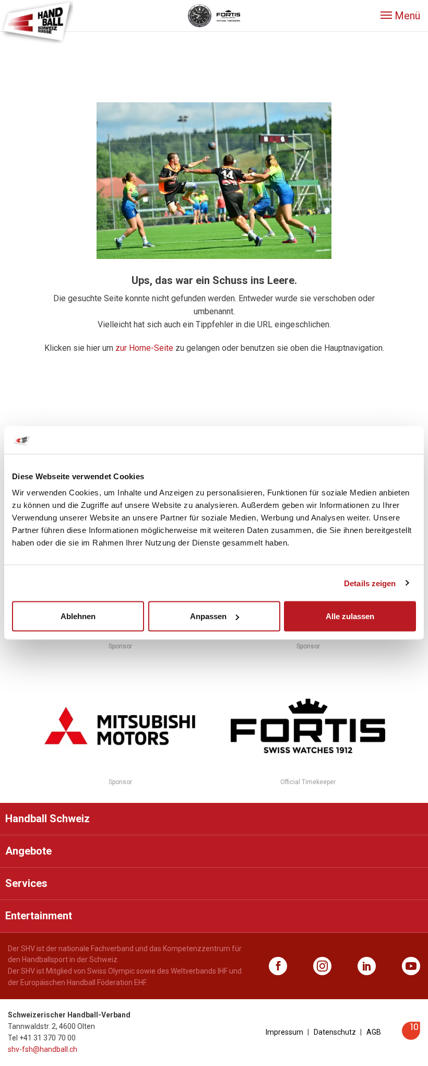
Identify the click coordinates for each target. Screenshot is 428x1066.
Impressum (284, 1032)
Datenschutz (335, 1032)
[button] (400, 15)
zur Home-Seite (144, 348)
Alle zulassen (350, 616)
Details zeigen (370, 582)
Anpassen (208, 616)
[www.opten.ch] (411, 1037)
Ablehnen (78, 616)
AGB (373, 1032)
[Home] (36, 21)
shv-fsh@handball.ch (42, 1049)
